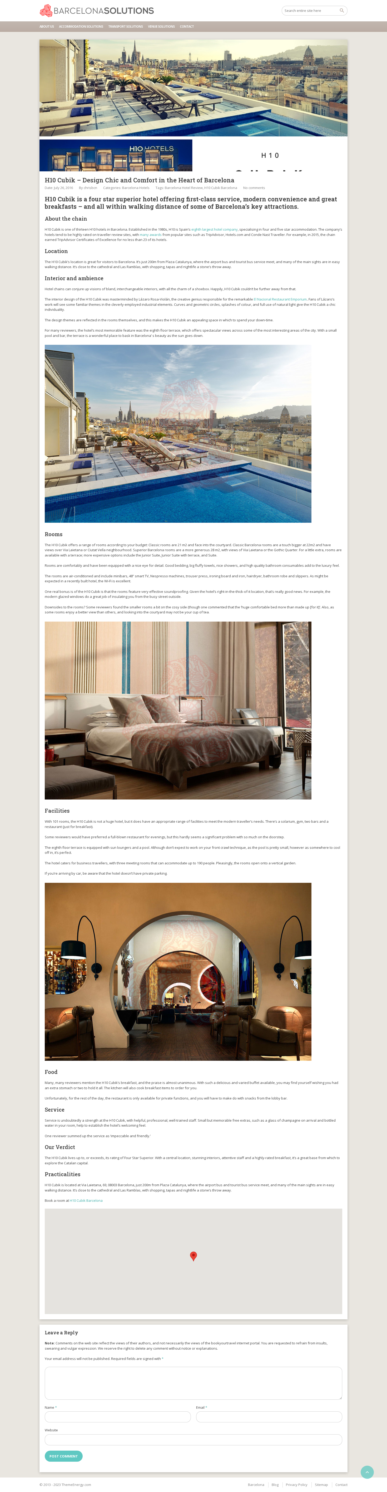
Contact (187, 26)
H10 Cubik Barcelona (220, 187)
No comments (254, 187)
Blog (275, 1484)
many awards (151, 234)
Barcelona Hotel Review (184, 187)
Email (201, 1407)
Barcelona (256, 1484)
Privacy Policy (296, 1484)
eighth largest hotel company (214, 229)
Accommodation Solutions (81, 26)
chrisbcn (90, 187)
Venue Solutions (161, 26)
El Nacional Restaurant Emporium (280, 299)
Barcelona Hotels (136, 187)
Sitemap (321, 1484)
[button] (193, 1256)
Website (51, 1430)
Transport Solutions (125, 26)
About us (46, 26)
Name (51, 1407)
